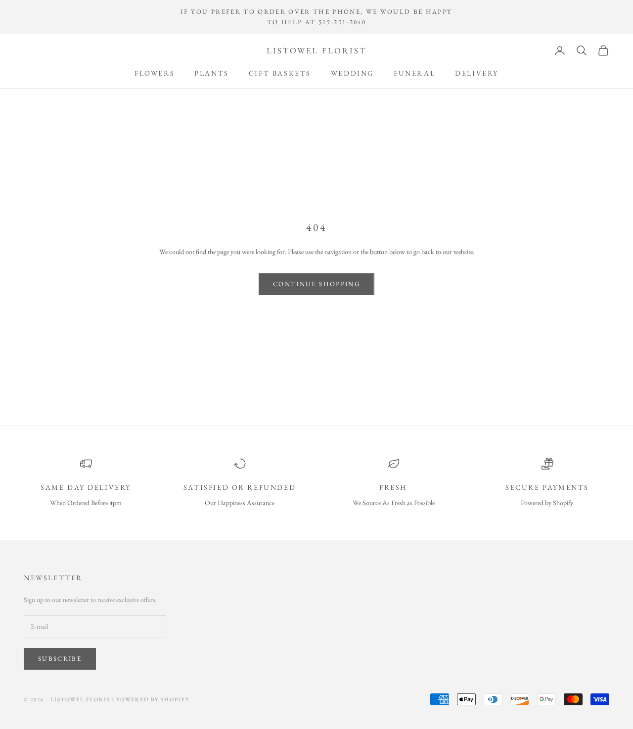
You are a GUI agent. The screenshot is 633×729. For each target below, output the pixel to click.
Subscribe (60, 658)
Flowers (155, 73)
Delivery (476, 73)
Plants (211, 73)
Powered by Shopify (152, 699)
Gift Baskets (280, 73)
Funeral (414, 73)
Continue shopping (316, 284)
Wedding (352, 73)
